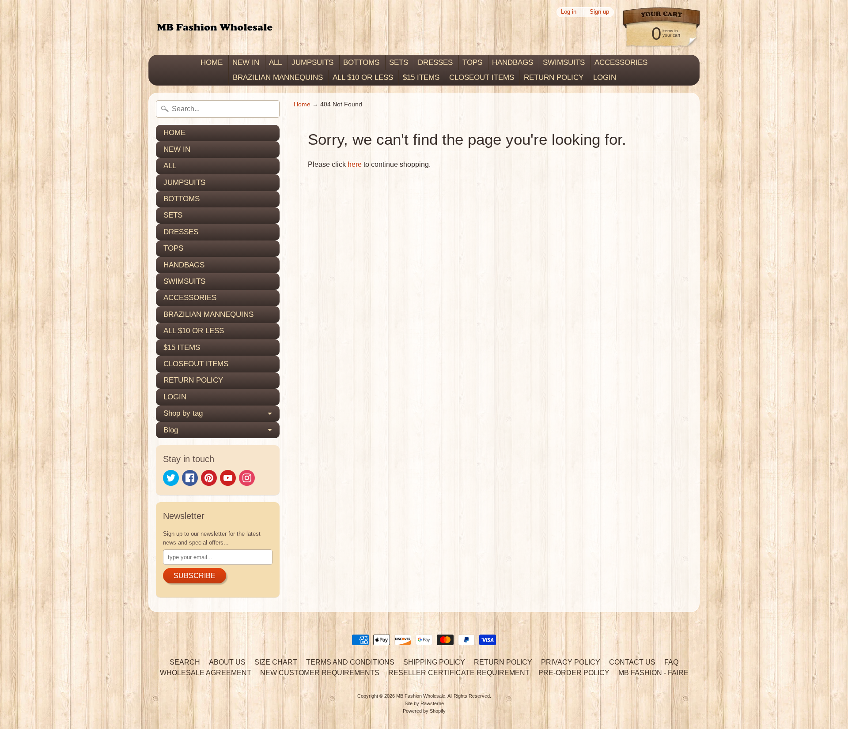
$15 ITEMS (421, 77)
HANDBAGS (512, 62)
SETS (398, 62)
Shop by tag (183, 413)
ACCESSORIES (620, 62)
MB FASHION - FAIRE (653, 672)
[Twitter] (171, 478)
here (355, 164)
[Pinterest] (209, 478)
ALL (275, 62)
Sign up (599, 12)
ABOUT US (227, 662)
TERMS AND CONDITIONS (350, 662)
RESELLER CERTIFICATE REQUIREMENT (459, 672)
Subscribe (195, 575)
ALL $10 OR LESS (363, 77)
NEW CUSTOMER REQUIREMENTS (319, 672)
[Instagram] (247, 478)
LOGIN (604, 77)
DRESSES (435, 62)
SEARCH (185, 662)
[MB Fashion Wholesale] (214, 27)
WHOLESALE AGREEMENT (205, 672)
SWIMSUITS (564, 62)
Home (302, 104)
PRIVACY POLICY (570, 662)
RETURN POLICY (553, 77)
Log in (568, 12)
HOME (212, 62)
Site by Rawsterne (424, 703)
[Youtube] (228, 478)
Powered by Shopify (424, 711)
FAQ (671, 662)
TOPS (472, 62)
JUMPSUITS (312, 62)
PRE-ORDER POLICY (574, 672)
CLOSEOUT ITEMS (481, 77)
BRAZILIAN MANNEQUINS (278, 77)
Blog (170, 430)
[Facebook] (190, 478)
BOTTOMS (361, 62)
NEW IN (245, 62)
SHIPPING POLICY (434, 662)
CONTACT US (632, 662)
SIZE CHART (275, 662)
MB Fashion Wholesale (420, 696)
